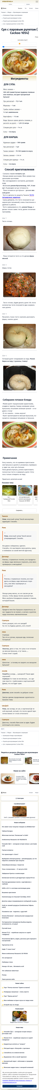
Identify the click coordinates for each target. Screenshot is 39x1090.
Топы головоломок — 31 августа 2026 (14, 869)
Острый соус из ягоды (11, 1005)
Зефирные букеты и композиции (13, 873)
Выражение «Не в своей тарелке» (15, 1057)
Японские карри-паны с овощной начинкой (18, 1067)
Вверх (2, 729)
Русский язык (6, 928)
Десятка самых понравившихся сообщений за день (19, 901)
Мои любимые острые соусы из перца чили (18, 1000)
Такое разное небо (8, 979)
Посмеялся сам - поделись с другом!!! (14, 911)
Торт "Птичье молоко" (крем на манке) (17, 987)
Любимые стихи (7, 962)
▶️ (19, 43)
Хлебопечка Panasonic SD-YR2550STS (14, 839)
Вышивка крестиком (9, 892)
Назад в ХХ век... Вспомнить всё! (13, 966)
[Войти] (16, 2)
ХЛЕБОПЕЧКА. (7, 1)
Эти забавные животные (10, 971)
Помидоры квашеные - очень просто (16, 992)
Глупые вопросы (7, 850)
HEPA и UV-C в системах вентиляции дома (16, 888)
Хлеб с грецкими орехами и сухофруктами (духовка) (19, 817)
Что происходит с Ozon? (10, 854)
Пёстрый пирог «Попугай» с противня (17, 1048)
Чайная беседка (7, 831)
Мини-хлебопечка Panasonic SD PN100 (15, 953)
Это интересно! (7, 958)
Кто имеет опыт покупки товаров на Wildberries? (18, 827)
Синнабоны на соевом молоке (14, 1052)
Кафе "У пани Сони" (8, 949)
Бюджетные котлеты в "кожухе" (19, 1022)
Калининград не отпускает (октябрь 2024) (16, 897)
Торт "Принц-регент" (11, 996)
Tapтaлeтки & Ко (7, 945)
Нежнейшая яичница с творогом (13, 865)
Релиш (4, 975)
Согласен (19, 1086)
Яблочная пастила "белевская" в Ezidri (15, 835)
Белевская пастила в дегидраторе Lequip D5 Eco (18, 878)
